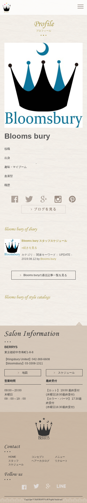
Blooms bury (48, 259)
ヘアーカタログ (40, 460)
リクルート (61, 460)
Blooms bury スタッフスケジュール (44, 240)
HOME (12, 456)
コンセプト (38, 456)
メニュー (60, 456)
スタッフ (13, 460)
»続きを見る (29, 247)
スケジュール (16, 464)
